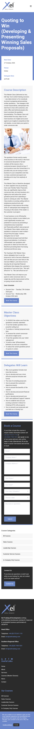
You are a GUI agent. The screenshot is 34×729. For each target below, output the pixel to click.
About (3, 669)
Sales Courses (8, 542)
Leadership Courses (9, 548)
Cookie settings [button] (7, 725)
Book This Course (11, 300)
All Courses (7, 536)
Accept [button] (16, 725)
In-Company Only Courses (11, 560)
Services (4, 672)
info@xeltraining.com (12, 637)
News (3, 679)
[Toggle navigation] (27, 6)
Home (3, 666)
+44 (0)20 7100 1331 (10, 437)
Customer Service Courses (11, 554)
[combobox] (17, 491)
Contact (3, 682)
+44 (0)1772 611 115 (10, 435)
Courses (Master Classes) (9, 676)
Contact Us (9, 584)
